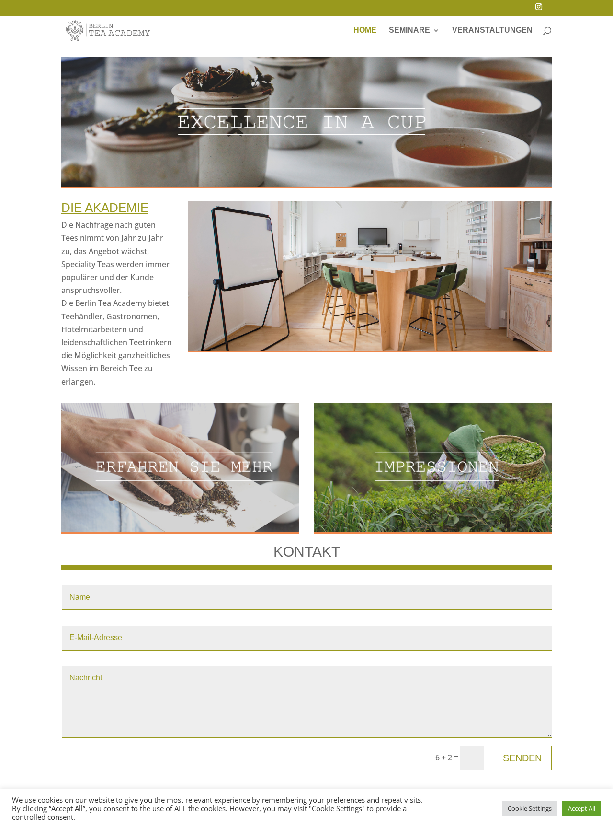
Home (364, 30)
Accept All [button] (581, 808)
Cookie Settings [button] (530, 808)
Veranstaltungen (492, 30)
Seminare (409, 30)
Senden (522, 758)
